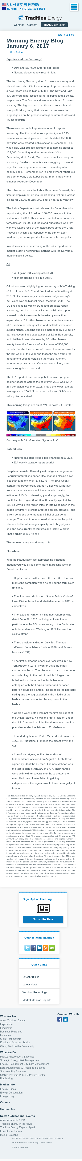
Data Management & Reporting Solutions (22, 1067)
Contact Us (7, 1109)
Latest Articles (31, 976)
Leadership (6, 1028)
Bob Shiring (17, 52)
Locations (5, 1035)
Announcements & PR (12, 1120)
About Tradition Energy (13, 1020)
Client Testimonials (10, 1038)
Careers (32, 24)
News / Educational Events (17, 1115)
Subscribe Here (43, 919)
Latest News (30, 984)
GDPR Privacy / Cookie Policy (25, 1142)
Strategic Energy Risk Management (19, 1060)
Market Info (7, 1084)
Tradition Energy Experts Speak (17, 1127)
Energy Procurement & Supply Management (24, 1063)
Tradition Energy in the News (16, 1123)
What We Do (8, 1052)
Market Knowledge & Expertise (17, 1056)
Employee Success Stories (15, 1042)
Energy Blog (7, 1096)
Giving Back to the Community (17, 1046)
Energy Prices (8, 1089)
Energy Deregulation (11, 1092)
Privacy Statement (20, 1147)
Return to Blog (65, 34)
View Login (54, 24)
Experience (6, 1024)
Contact (19, 24)
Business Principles (11, 1031)
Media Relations (9, 1134)
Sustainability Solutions (13, 1071)
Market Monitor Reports (37, 999)
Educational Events (11, 1131)
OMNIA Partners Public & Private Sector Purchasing (22, 1077)
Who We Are (8, 1016)
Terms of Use (46, 1142)
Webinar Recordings (35, 992)
